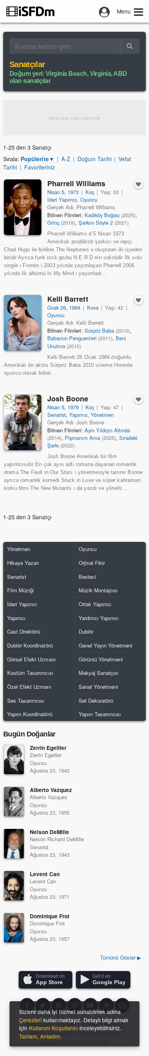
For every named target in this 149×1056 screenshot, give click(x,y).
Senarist (56, 414)
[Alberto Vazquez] (14, 801)
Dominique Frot (50, 916)
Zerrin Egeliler (48, 748)
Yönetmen (102, 414)
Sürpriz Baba (99, 330)
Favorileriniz (39, 167)
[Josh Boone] (22, 422)
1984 (74, 307)
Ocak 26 (56, 307)
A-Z (65, 159)
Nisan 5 (55, 192)
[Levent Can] (14, 885)
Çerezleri (30, 1020)
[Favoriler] (138, 184)
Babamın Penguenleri (72, 338)
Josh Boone (67, 398)
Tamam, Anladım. (40, 1036)
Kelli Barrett (67, 299)
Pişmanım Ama (82, 437)
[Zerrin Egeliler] (14, 759)
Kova (93, 307)
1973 (73, 192)
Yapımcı (78, 414)
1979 (73, 407)
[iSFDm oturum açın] (104, 11)
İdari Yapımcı (62, 199)
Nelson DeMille (49, 832)
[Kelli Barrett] (22, 323)
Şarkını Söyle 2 (96, 222)
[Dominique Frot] (14, 927)
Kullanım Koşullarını (53, 1028)
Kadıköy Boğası (102, 215)
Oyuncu (88, 199)
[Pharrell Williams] (22, 207)
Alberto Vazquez (51, 790)
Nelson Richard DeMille (57, 839)
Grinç (53, 222)
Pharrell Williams (76, 183)
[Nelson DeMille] (14, 843)
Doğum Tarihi (94, 159)
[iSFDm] (30, 11)
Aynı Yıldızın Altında (107, 430)
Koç (89, 192)
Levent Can (45, 874)
